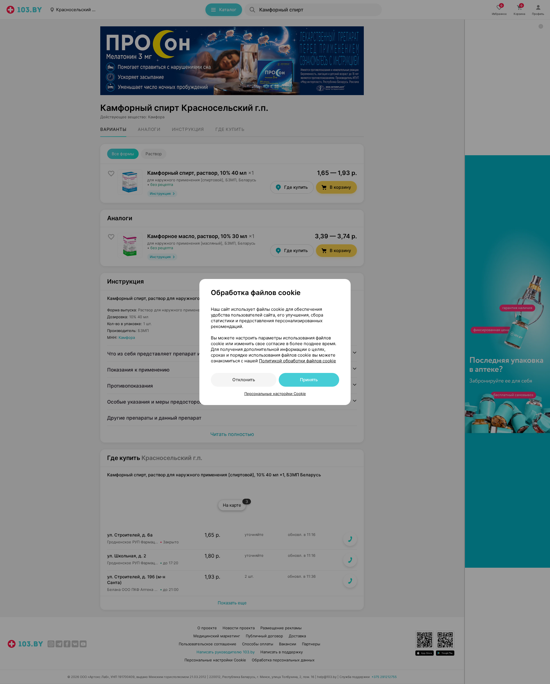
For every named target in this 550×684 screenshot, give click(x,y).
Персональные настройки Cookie (275, 393)
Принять (309, 379)
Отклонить (243, 379)
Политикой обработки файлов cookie (297, 360)
